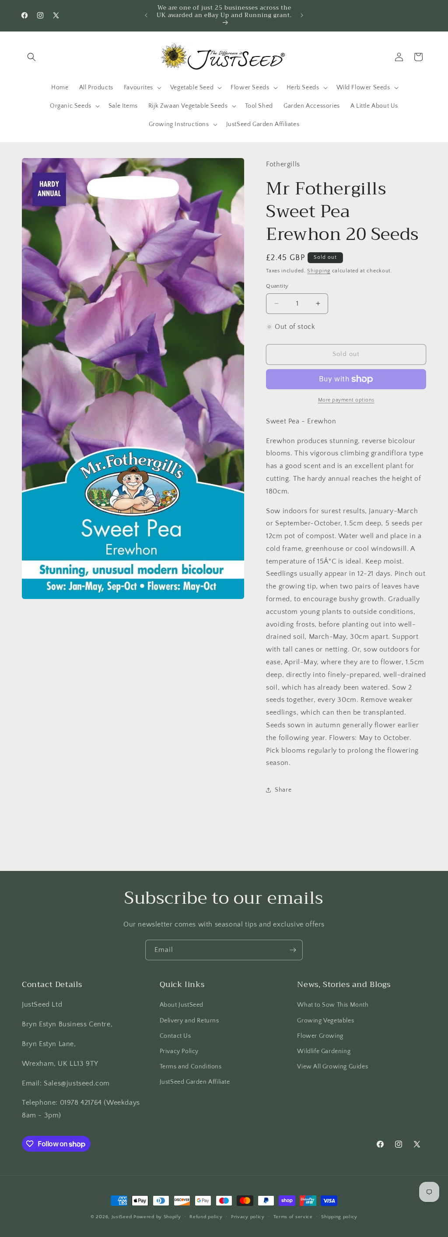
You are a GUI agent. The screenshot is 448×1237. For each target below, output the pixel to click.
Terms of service (293, 1216)
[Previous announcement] (146, 15)
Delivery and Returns (189, 1020)
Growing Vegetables (325, 1020)
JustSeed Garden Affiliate (195, 1081)
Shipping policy (339, 1216)
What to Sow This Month (332, 1004)
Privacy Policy (179, 1051)
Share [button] (283, 789)
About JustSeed (181, 1004)
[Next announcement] (302, 15)
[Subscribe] (292, 950)
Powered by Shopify (157, 1216)
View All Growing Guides (332, 1066)
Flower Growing (320, 1036)
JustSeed (122, 1216)
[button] (31, 57)
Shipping (318, 271)
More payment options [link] (346, 400)
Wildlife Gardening (323, 1051)
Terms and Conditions (191, 1066)
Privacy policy (248, 1216)
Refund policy (205, 1216)
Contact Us (175, 1036)
